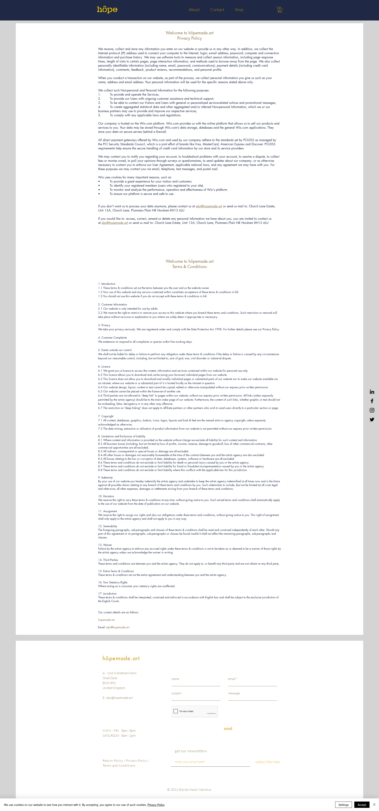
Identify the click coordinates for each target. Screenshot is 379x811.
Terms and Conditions (119, 765)
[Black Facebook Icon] (372, 401)
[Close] (374, 805)
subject (176, 693)
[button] (279, 10)
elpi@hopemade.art (209, 206)
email (231, 678)
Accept (362, 805)
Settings (344, 805)
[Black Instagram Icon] (372, 410)
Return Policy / (114, 761)
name (175, 678)
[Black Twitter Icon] (372, 419)
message (234, 693)
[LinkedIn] (372, 392)
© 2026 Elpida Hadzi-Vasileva (189, 789)
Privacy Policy (137, 761)
